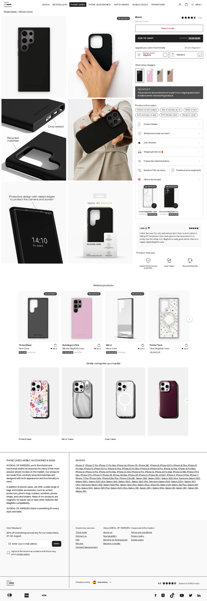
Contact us (81, 536)
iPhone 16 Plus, (181, 465)
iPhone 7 (194, 475)
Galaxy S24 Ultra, (139, 481)
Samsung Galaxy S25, (189, 478)
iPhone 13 (80, 472)
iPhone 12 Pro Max (163, 472)
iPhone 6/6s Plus (110, 478)
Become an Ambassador (115, 540)
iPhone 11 (97, 475)
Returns (79, 543)
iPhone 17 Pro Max (107, 465)
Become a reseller (111, 543)
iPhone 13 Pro (92, 472)
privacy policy (23, 554)
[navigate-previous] (189, 319)
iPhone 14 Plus (170, 469)
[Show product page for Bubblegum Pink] (149, 76)
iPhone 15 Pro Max (130, 469)
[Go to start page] (7, 4)
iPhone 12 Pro (137, 472)
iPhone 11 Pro (87, 475)
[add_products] (154, 205)
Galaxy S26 (141, 478)
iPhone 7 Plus (82, 478)
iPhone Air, (122, 465)
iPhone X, (143, 475)
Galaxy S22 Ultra (128, 485)
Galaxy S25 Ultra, (97, 481)
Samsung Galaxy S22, (92, 485)
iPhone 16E (144, 465)
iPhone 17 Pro (92, 465)
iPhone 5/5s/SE (127, 478)
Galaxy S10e (158, 488)
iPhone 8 (171, 475)
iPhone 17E (132, 465)
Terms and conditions (141, 532)
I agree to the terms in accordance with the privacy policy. (33, 553)
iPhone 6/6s (95, 478)
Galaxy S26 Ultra (169, 478)
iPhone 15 (88, 469)
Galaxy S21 (165, 485)
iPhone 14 (144, 469)
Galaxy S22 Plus (111, 485)
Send (56, 544)
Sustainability (110, 536)
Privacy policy (137, 536)
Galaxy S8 (193, 488)
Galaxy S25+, (82, 481)
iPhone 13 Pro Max (107, 472)
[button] (179, 583)
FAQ (78, 540)
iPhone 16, (155, 465)
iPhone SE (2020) (157, 475)
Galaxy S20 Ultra (119, 488)
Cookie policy (137, 540)
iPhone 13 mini (124, 472)
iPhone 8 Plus (182, 475)
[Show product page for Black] (139, 76)
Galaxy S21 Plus (179, 485)
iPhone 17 (80, 465)
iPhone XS (107, 475)
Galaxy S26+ (154, 478)
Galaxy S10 (133, 488)
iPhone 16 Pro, (166, 465)
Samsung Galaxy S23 (159, 481)
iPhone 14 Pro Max (187, 469)
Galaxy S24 (111, 481)
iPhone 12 (149, 472)
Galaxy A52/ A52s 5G (148, 485)
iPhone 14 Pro (156, 469)
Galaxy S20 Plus (102, 488)
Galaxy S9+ (181, 488)
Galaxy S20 (87, 488)
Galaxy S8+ (81, 491)
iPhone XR (133, 475)
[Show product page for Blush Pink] (170, 76)
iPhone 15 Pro (100, 469)
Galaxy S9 (170, 488)
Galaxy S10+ (146, 488)
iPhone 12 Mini (179, 472)
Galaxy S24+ (124, 481)
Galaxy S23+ (177, 481)
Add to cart (169, 38)
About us (107, 532)
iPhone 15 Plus (114, 469)
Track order (81, 532)
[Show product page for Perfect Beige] (159, 76)
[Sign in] (180, 4)
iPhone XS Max (120, 475)
